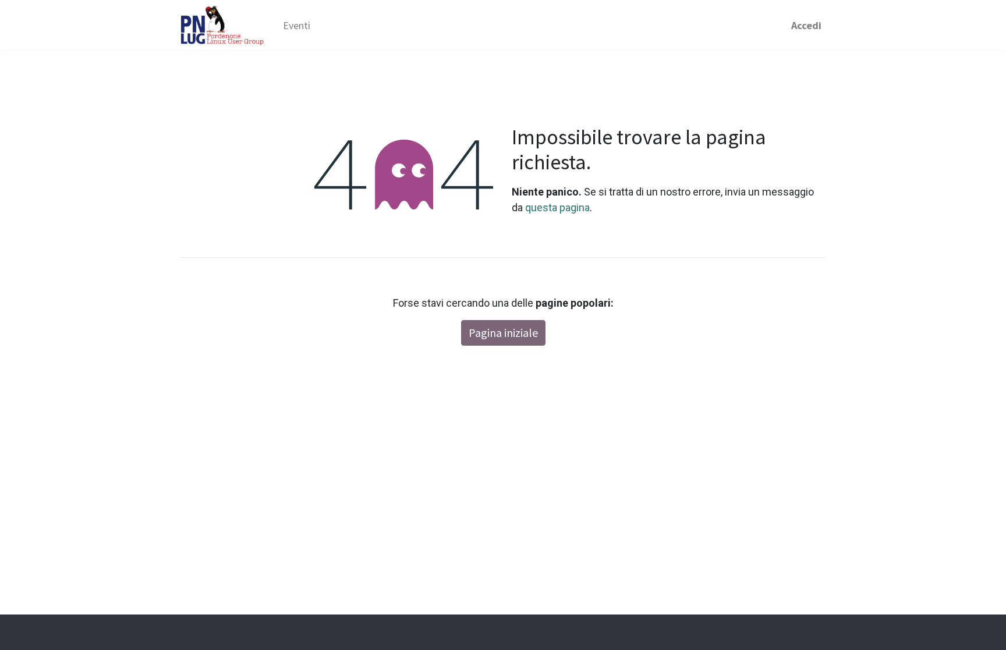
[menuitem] (296, 25)
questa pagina (557, 207)
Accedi (806, 25)
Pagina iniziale (503, 332)
